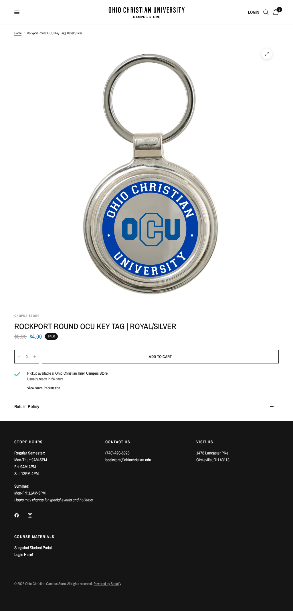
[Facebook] (20, 515)
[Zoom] (266, 53)
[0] (275, 12)
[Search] (266, 12)
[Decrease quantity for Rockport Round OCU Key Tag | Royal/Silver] (19, 356)
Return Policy (26, 406)
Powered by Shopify (107, 583)
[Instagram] (34, 515)
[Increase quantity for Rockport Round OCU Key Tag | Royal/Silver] (34, 356)
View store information (43, 387)
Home (17, 33)
